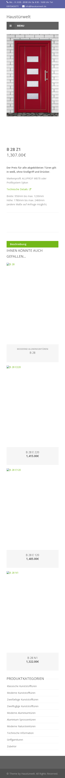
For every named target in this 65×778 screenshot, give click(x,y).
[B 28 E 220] (33, 407)
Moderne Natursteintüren (21, 726)
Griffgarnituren (15, 739)
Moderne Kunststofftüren (21, 692)
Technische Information (20, 733)
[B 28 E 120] (33, 509)
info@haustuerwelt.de (35, 6)
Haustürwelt (19, 16)
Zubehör (11, 746)
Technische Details (17, 189)
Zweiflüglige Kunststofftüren (22, 706)
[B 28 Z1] (33, 75)
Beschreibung (18, 244)
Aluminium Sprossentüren (21, 719)
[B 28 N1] (33, 612)
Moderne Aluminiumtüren (21, 712)
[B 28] (33, 304)
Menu (20, 25)
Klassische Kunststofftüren (22, 686)
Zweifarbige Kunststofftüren (22, 699)
